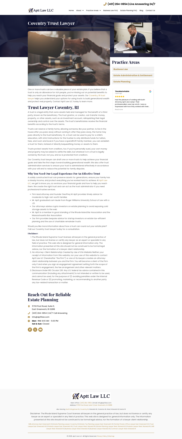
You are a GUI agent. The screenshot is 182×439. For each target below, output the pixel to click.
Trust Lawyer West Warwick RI (84, 426)
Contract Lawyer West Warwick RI (123, 429)
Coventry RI (84, 409)
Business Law (121, 69)
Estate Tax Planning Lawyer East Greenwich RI (96, 424)
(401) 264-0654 (118, 4)
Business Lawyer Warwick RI (100, 429)
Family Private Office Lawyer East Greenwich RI (131, 424)
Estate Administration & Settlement (133, 75)
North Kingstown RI (72, 409)
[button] (30, 330)
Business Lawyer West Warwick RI (77, 429)
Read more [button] (119, 110)
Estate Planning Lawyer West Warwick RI (111, 426)
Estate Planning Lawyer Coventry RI (66, 424)
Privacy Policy (102, 436)
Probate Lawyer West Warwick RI (138, 426)
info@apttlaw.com (40, 317)
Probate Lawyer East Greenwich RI (60, 426)
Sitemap (111, 436)
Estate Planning (122, 81)
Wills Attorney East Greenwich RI (40, 424)
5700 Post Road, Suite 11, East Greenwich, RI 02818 (94, 405)
